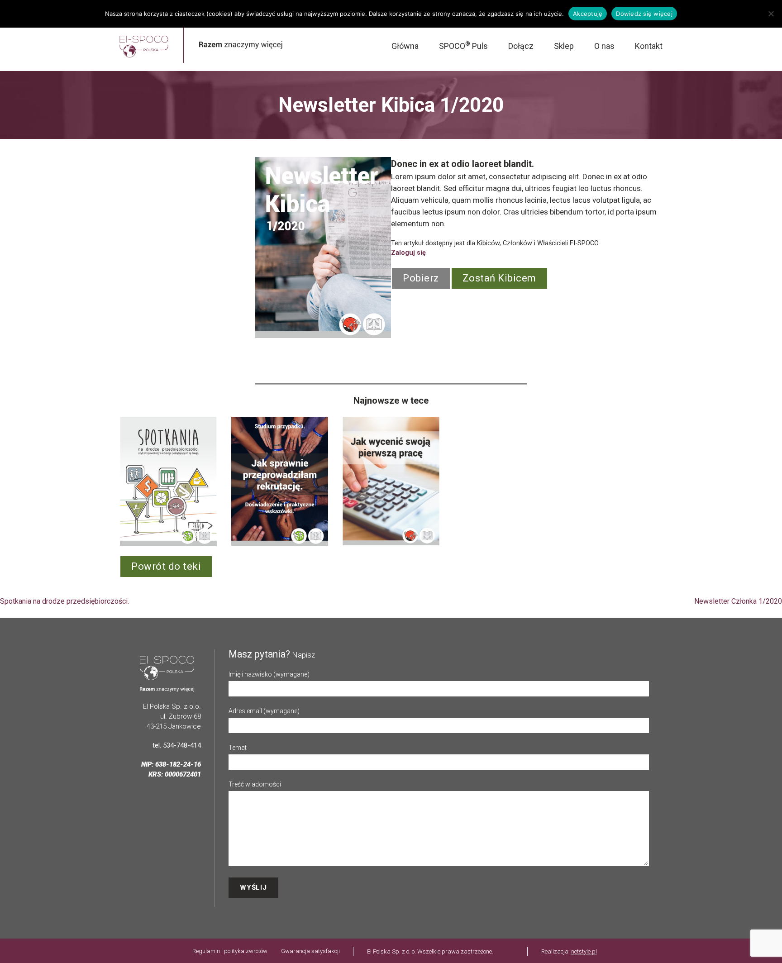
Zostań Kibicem (499, 278)
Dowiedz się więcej (644, 13)
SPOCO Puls (463, 46)
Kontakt (649, 46)
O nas (604, 46)
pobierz (504, 951)
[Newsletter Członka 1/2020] (472, 481)
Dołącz (521, 46)
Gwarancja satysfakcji (310, 951)
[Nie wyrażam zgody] (770, 13)
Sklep (564, 46)
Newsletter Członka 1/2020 (738, 601)
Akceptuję (587, 13)
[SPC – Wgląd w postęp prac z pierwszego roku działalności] (139, 481)
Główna (405, 46)
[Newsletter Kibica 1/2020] (584, 481)
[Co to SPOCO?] (250, 481)
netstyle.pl (584, 951)
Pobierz (421, 278)
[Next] (643, 481)
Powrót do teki (166, 566)
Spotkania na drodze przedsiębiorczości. (64, 601)
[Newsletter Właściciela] (361, 481)
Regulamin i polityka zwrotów (229, 951)
